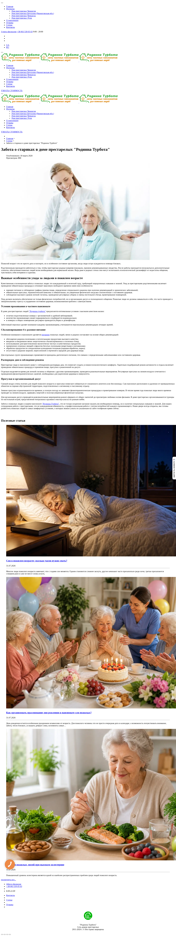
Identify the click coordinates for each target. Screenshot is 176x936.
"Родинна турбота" (37, 311)
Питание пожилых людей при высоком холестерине (35, 864)
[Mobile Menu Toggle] (2, 2)
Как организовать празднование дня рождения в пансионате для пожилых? (49, 712)
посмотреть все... (8, 880)
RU (7, 47)
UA (7, 45)
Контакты (10, 895)
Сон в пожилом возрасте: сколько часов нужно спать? (36, 560)
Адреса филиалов (8, 32)
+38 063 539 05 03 (25, 32)
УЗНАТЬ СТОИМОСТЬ (11, 91)
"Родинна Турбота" (50, 404)
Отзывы (9, 905)
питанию (46, 335)
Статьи (9, 900)
